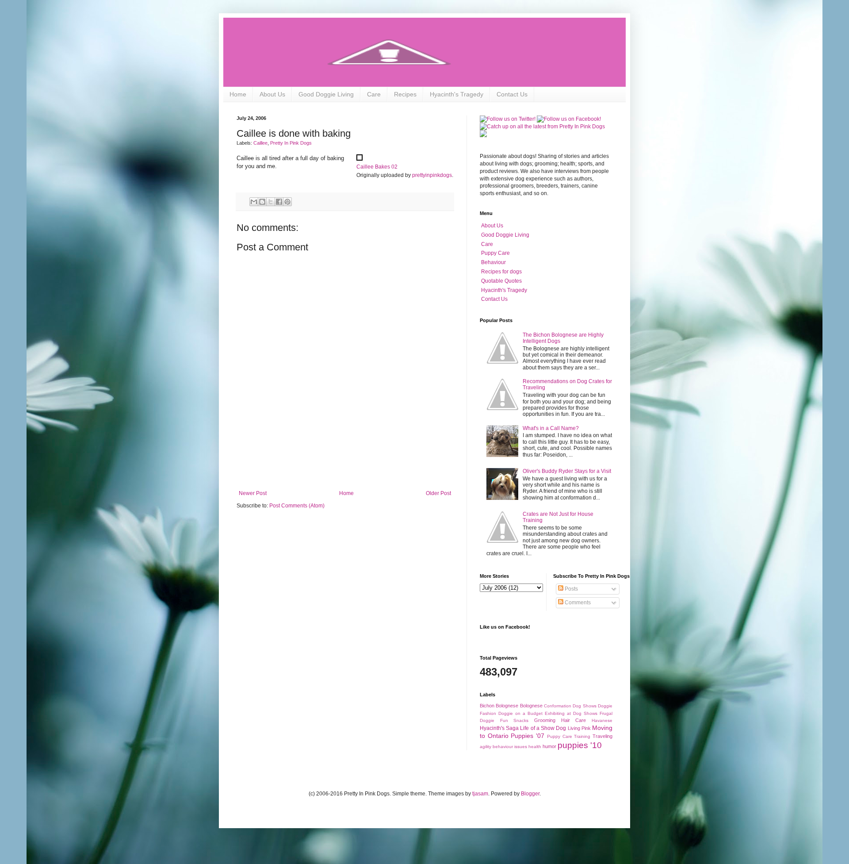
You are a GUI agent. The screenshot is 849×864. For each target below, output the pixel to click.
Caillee (260, 143)
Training (582, 736)
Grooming (544, 720)
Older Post (438, 493)
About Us (272, 94)
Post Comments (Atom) (297, 506)
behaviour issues (510, 746)
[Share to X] (270, 201)
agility (485, 746)
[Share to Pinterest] (287, 201)
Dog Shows (584, 705)
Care (374, 94)
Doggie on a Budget (520, 713)
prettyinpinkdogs (432, 175)
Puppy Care (495, 253)
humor (549, 746)
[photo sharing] (359, 158)
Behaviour (493, 262)
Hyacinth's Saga (499, 728)
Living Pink (579, 728)
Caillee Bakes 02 (377, 167)
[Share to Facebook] (279, 201)
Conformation (557, 705)
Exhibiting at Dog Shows (571, 713)
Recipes (405, 94)
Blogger (530, 794)
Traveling (602, 736)
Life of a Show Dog (543, 728)
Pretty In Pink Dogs (291, 143)
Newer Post (253, 493)
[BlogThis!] (262, 201)
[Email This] (253, 201)
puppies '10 (580, 745)
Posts (570, 589)
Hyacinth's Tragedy (456, 94)
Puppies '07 (527, 735)
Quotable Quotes (501, 281)
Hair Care (573, 720)
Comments (577, 602)
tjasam (480, 794)
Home (237, 94)
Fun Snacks (514, 720)
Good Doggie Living (326, 94)
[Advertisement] (344, 466)
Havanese (602, 720)
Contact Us (512, 94)
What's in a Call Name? (551, 428)
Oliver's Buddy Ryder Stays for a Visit (567, 471)
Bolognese (531, 705)
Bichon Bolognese (499, 705)
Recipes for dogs (501, 272)
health (534, 746)
